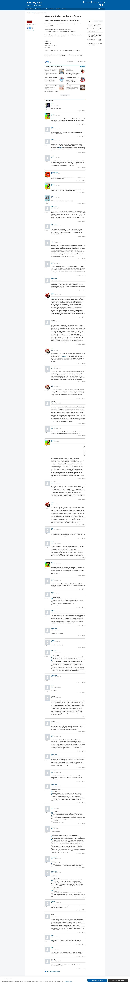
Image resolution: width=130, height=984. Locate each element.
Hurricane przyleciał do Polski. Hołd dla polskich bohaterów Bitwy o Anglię (95, 35)
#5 (51, 157)
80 (96, 44)
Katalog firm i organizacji (53, 66)
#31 (52, 641)
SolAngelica (54, 206)
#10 (52, 226)
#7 (51, 185)
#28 (52, 593)
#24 (52, 529)
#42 (52, 828)
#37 (52, 736)
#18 (52, 386)
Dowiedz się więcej (68, 981)
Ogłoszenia (37, 8)
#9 (51, 208)
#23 (52, 504)
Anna (52, 139)
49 (33, 30)
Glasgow (47, 201)
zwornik (53, 901)
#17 (52, 368)
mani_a (52, 114)
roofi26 (52, 579)
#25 (52, 543)
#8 (51, 197)
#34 (52, 687)
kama (52, 156)
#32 (52, 652)
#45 (52, 902)
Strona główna (30, 8)
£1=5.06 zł (100, 8)
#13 (52, 279)
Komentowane (98, 21)
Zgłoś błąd (70, 61)
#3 (51, 129)
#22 (52, 483)
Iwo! (52, 528)
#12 (52, 263)
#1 (51, 105)
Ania (52, 947)
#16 (52, 350)
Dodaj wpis (83, 66)
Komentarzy (29, 30)
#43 (52, 858)
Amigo (52, 127)
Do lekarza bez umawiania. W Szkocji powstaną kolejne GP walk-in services (95, 30)
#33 (52, 676)
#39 (52, 772)
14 (84, 61)
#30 (52, 629)
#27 (52, 580)
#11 (51, 242)
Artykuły (33, 12)
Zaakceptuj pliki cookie (97, 980)
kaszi (52, 196)
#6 (51, 173)
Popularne (90, 21)
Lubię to (77, 61)
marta (52, 103)
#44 (52, 872)
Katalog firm (45, 8)
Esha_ (52, 293)
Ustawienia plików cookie (118, 980)
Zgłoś (84, 110)
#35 (52, 697)
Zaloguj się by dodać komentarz (53, 971)
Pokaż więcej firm (65, 95)
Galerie (64, 8)
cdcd (52, 262)
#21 (52, 441)
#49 (52, 960)
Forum (52, 8)
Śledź (82, 61)
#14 (52, 294)
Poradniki (58, 8)
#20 (52, 428)
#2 (51, 115)
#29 (52, 611)
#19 (52, 402)
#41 (52, 808)
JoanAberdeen (54, 172)
